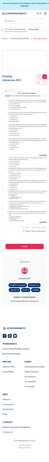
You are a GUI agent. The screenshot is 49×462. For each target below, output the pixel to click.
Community (8, 404)
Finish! (25, 246)
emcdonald (24, 278)
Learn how (25, 6)
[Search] (5, 21)
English (36, 290)
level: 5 (26, 290)
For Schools (30, 386)
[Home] (14, 13)
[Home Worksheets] (2, 29)
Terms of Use (24, 445)
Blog (5, 414)
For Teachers (30, 376)
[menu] (45, 13)
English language (17, 285)
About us (7, 399)
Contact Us (8, 432)
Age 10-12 (14, 290)
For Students (30, 381)
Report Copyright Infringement (17, 427)
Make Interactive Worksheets (16, 348)
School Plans (8, 371)
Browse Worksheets (12, 353)
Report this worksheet (35, 231)
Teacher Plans (9, 366)
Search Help (8, 409)
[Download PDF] (44, 76)
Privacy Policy (24, 447)
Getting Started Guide (34, 366)
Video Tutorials (31, 371)
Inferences (34, 285)
